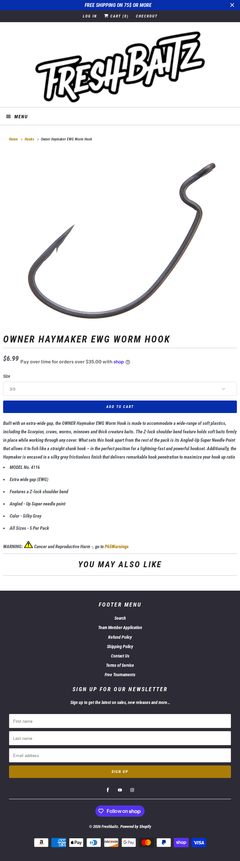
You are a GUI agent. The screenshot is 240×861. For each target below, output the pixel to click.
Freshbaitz (110, 826)
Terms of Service (120, 665)
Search (120, 618)
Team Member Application (120, 627)
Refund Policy (120, 637)
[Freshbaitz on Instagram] (132, 790)
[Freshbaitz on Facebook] (108, 790)
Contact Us (120, 655)
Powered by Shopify (135, 826)
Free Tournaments (120, 674)
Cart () (119, 16)
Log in (90, 16)
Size (6, 376)
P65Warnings (117, 546)
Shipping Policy (120, 646)
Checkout (147, 16)
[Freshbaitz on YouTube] (120, 790)
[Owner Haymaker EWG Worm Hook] (120, 237)
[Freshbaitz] (120, 67)
